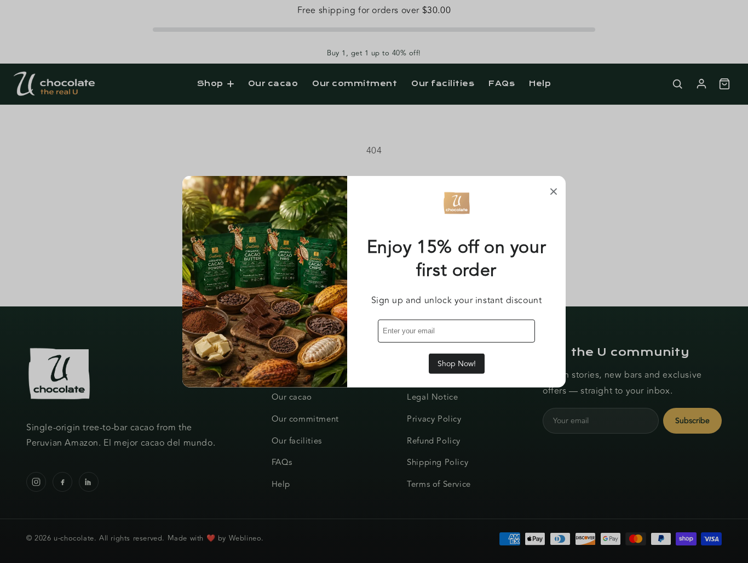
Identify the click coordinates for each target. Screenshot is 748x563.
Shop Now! (457, 363)
